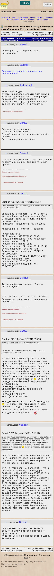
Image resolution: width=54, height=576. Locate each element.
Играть (25, 3)
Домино (31, 20)
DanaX (23, 123)
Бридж (32, 17)
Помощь (50, 11)
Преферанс (48, 17)
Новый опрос (17, 35)
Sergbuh (24, 153)
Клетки (39, 17)
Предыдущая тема (13, 555)
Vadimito (24, 65)
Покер (38, 20)
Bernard (23, 522)
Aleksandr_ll (26, 85)
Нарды (23, 20)
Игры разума (23, 17)
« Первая (40, 33)
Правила (43, 11)
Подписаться (37, 38)
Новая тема (6, 35)
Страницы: (30, 33)
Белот (9, 20)
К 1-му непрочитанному (42, 35)
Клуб (14, 17)
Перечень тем (31, 555)
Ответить (14, 33)
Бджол (23, 44)
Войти (48, 4)
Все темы (6, 33)
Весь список (5, 17)
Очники (45, 20)
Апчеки (16, 20)
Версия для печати (45, 40)
